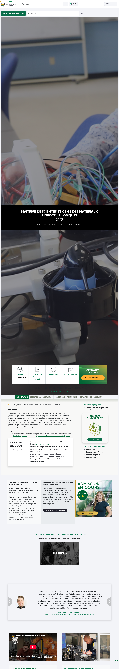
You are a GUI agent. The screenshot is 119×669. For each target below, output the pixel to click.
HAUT (116, 661)
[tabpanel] (59, 437)
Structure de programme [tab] (91, 397)
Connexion (112, 4)
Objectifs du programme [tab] (41, 397)
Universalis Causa (42, 444)
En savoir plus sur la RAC (55, 510)
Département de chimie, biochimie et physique (53, 436)
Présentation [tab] (22, 397)
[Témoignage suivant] (103, 596)
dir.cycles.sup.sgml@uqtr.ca (74, 663)
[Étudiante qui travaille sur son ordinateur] (93, 498)
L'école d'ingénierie (20, 436)
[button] (73, 4)
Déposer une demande (93, 378)
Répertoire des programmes (13, 13)
